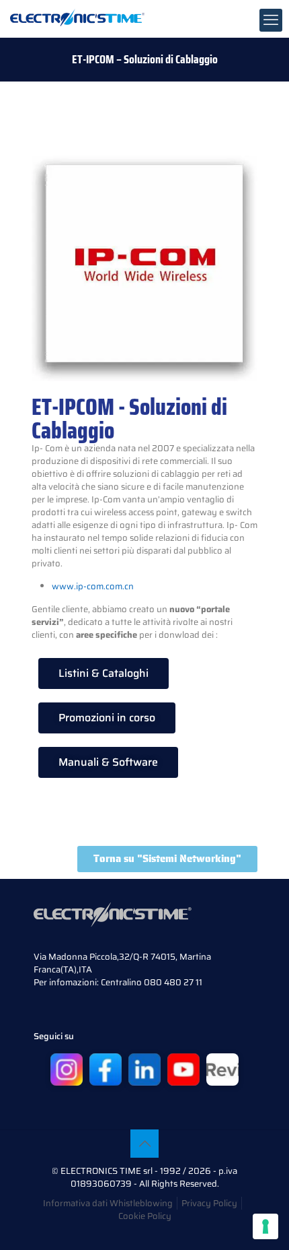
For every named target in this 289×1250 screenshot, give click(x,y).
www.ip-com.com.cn (93, 586)
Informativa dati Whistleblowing (108, 1203)
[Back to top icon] (144, 1143)
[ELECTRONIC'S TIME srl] (77, 17)
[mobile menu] (270, 20)
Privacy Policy (209, 1203)
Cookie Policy (144, 1216)
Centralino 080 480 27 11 (151, 982)
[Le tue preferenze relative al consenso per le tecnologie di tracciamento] (265, 1226)
